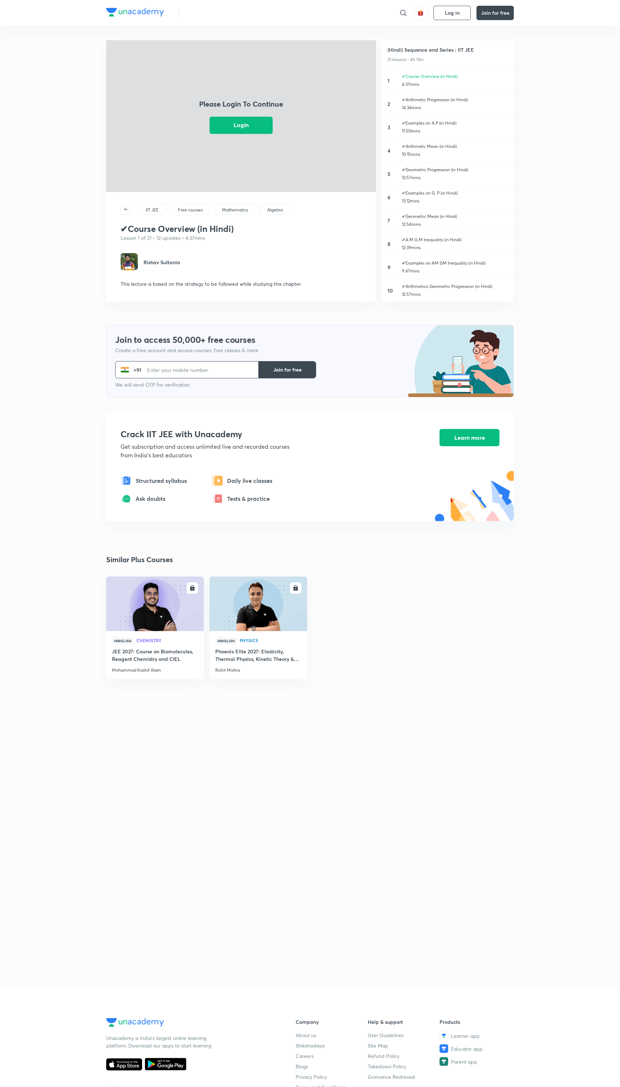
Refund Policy (383, 1056)
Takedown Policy (387, 1066)
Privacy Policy (311, 1076)
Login (241, 125)
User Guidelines (386, 1035)
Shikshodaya (310, 1045)
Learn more (469, 437)
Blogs (302, 1066)
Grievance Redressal (391, 1076)
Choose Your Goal (216, 13)
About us (306, 1035)
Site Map (378, 1045)
